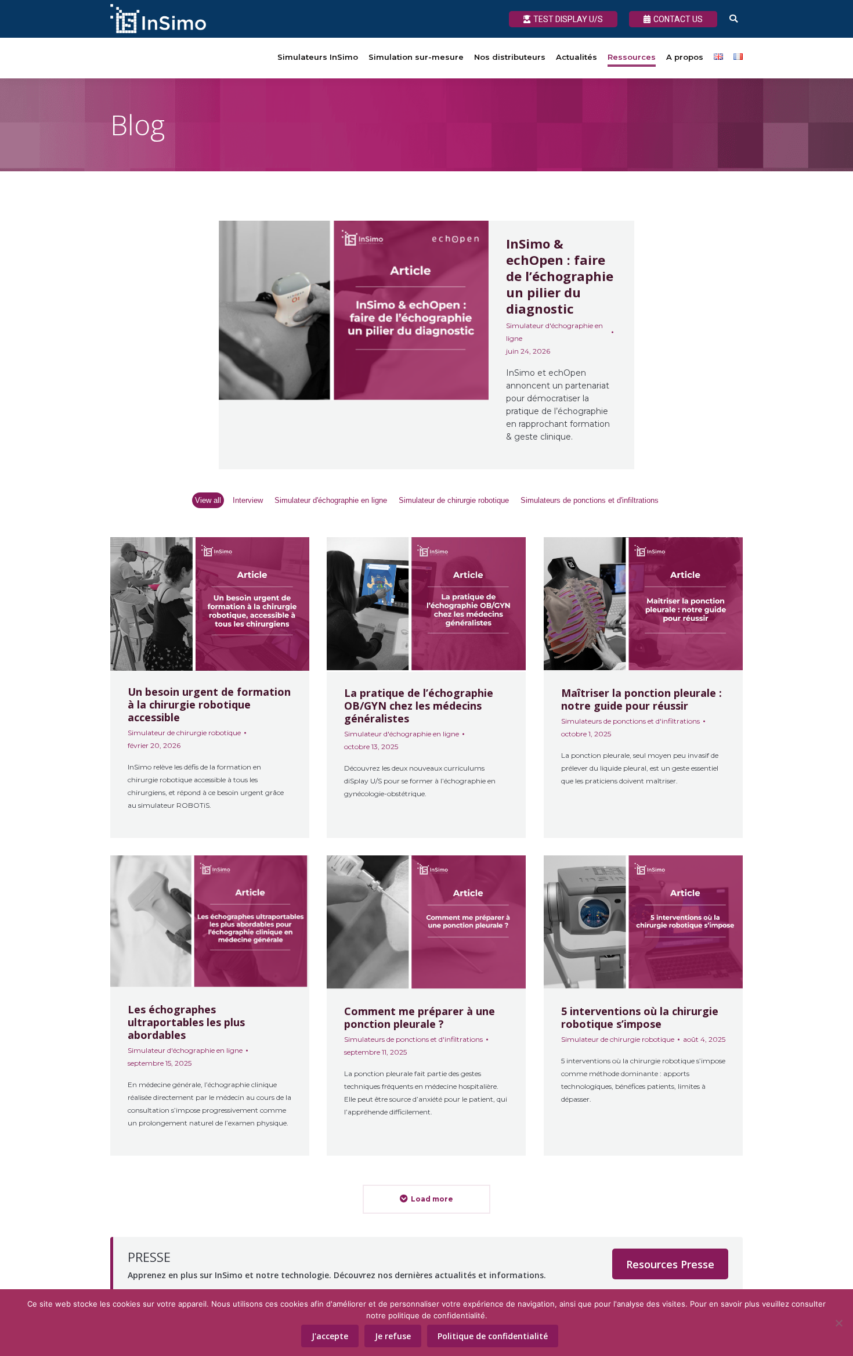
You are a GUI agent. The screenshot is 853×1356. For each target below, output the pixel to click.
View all (208, 500)
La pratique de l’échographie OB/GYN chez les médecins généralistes (418, 705)
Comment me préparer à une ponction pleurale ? (419, 1017)
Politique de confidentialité (493, 1335)
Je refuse (393, 1335)
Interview (248, 500)
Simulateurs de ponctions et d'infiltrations (590, 500)
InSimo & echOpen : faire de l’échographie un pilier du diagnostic (559, 275)
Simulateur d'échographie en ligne (554, 332)
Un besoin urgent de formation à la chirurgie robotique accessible (209, 704)
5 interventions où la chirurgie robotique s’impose (639, 1017)
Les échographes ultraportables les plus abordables (186, 1022)
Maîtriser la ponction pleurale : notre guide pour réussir (641, 699)
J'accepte (330, 1335)
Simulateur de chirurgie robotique (454, 500)
